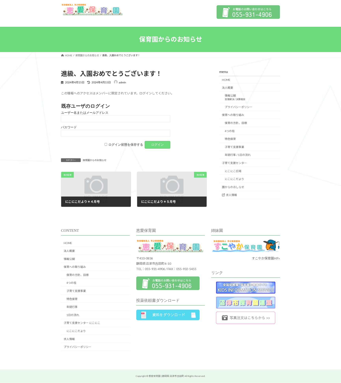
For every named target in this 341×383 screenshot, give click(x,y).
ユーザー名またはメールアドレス (84, 112)
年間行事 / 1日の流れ (238, 155)
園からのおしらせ (233, 186)
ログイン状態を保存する (125, 144)
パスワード (69, 127)
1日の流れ (73, 315)
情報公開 (235, 97)
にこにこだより (234, 179)
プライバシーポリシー (238, 106)
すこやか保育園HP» (266, 258)
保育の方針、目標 (236, 123)
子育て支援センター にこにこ (82, 322)
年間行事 (72, 306)
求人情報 (231, 195)
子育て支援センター (234, 163)
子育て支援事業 (234, 146)
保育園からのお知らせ (94, 160)
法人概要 (227, 87)
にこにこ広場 (233, 170)
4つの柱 (230, 130)
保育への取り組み (233, 114)
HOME (226, 79)
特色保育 (230, 139)
